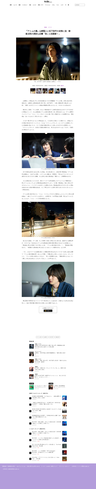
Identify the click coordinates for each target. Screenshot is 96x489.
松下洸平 (51, 337)
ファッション (47, 4)
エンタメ (34, 4)
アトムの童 (39, 337)
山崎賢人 (45, 337)
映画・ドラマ (40, 4)
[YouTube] (68, 5)
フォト (57, 4)
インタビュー (24, 4)
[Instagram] (65, 5)
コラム (53, 4)
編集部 (62, 85)
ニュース (15, 4)
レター (62, 4)
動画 (19, 4)
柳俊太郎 (57, 337)
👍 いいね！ (48, 311)
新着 (11, 4)
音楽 (30, 4)
